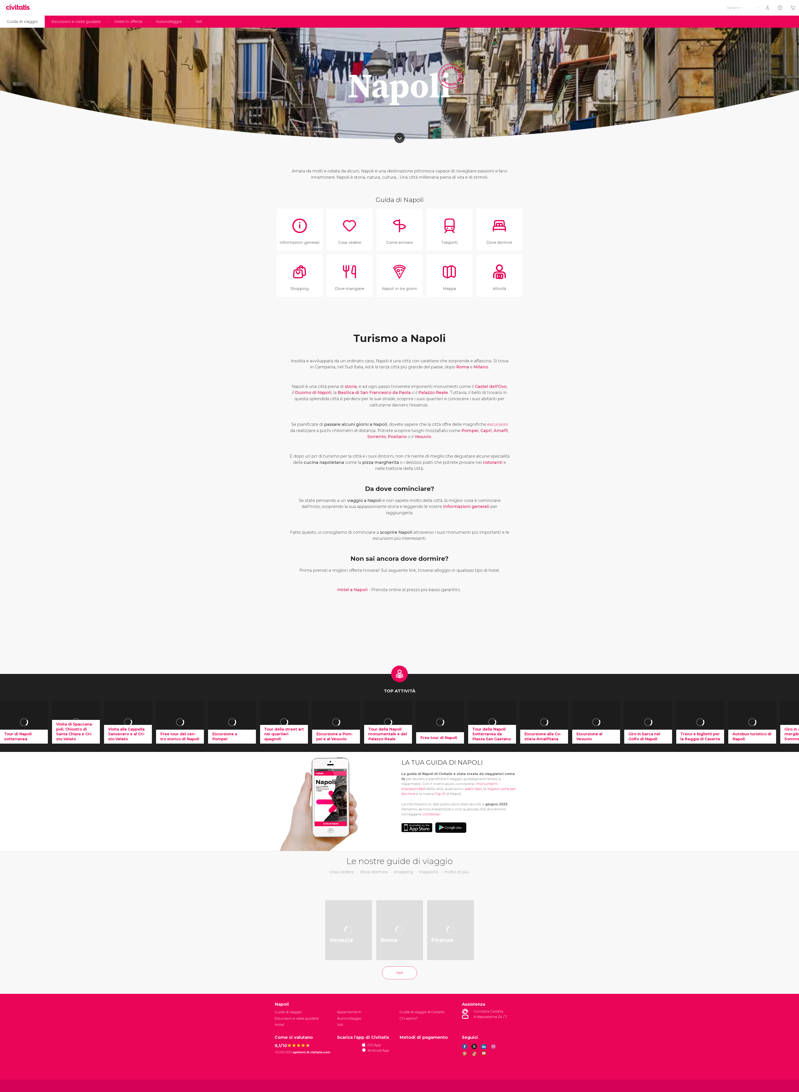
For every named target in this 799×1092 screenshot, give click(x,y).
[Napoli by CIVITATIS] (19, 7)
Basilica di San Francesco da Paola (374, 392)
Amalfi (501, 430)
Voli (199, 21)
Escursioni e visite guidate (76, 21)
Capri (486, 430)
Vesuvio (422, 436)
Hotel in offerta (128, 21)
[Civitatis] (285, 1085)
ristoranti (492, 462)
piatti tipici (473, 789)
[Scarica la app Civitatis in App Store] (416, 827)
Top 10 (440, 794)
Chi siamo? (409, 1018)
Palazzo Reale (433, 392)
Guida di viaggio (22, 21)
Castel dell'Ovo (491, 386)
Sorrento (376, 436)
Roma (462, 366)
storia (351, 386)
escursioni (497, 424)
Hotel (279, 1025)
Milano (481, 366)
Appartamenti (349, 1012)
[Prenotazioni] (768, 8)
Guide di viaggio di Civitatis (422, 1012)
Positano (397, 436)
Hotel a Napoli (352, 589)
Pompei (470, 430)
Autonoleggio (169, 21)
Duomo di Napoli (313, 392)
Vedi (399, 973)
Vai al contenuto (399, 138)
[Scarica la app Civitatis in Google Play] (450, 827)
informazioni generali (466, 506)
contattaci (431, 814)
